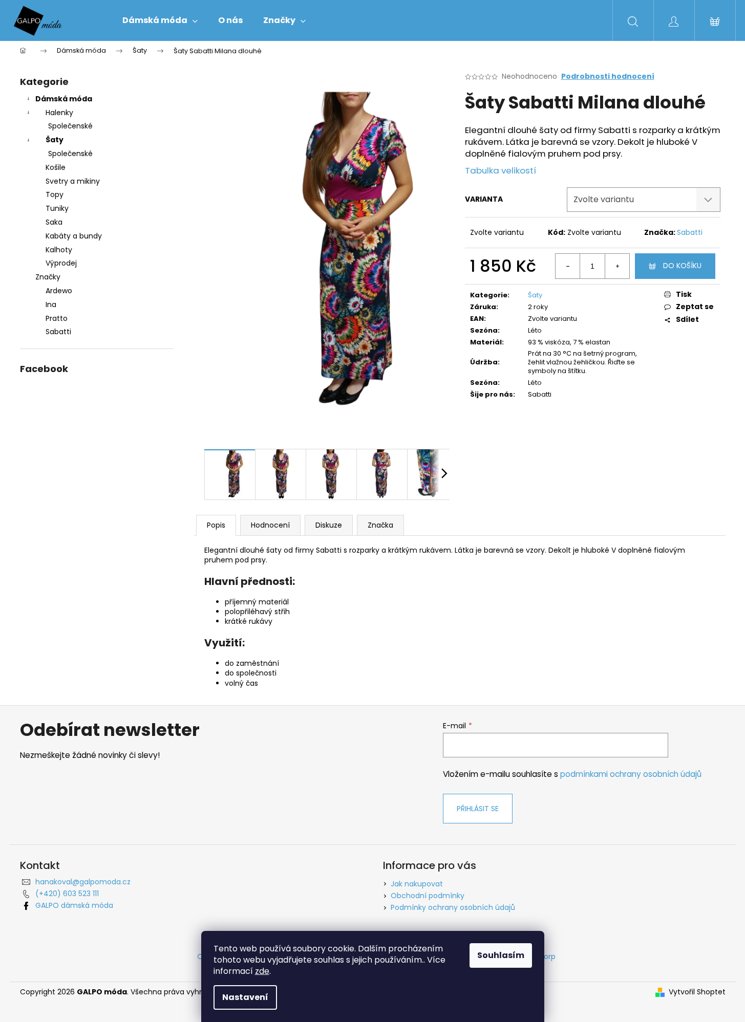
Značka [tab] (380, 525)
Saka (54, 222)
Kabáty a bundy (74, 236)
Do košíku (682, 265)
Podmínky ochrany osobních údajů (453, 907)
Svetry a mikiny (73, 181)
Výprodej (61, 263)
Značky (47, 277)
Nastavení (245, 997)
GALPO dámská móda (74, 905)
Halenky (59, 112)
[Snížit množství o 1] (568, 266)
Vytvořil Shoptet (697, 992)
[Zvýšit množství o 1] (617, 266)
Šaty (54, 140)
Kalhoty (59, 250)
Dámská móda (63, 99)
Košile (56, 167)
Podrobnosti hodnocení (607, 76)
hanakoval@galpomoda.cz (83, 882)
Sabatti (690, 232)
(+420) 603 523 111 (67, 893)
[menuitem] (160, 20)
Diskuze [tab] (328, 525)
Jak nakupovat (417, 884)
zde (262, 971)
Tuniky (57, 208)
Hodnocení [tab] (270, 525)
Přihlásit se (478, 808)
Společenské (70, 126)
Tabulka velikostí (500, 170)
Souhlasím (500, 955)
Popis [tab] (216, 525)
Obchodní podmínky (427, 895)
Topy (54, 194)
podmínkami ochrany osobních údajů (630, 774)
